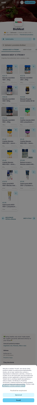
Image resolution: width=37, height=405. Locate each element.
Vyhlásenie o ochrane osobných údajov (14, 386)
